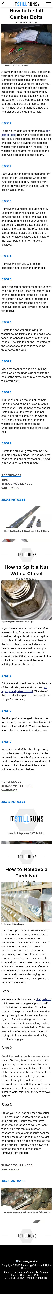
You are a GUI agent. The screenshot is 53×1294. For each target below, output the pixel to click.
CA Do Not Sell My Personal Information (26, 1278)
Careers (43, 1272)
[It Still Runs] (26, 4)
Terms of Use (17, 1275)
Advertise (20, 1272)
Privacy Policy (33, 1275)
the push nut (43, 999)
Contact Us (32, 1272)
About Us (9, 1272)
